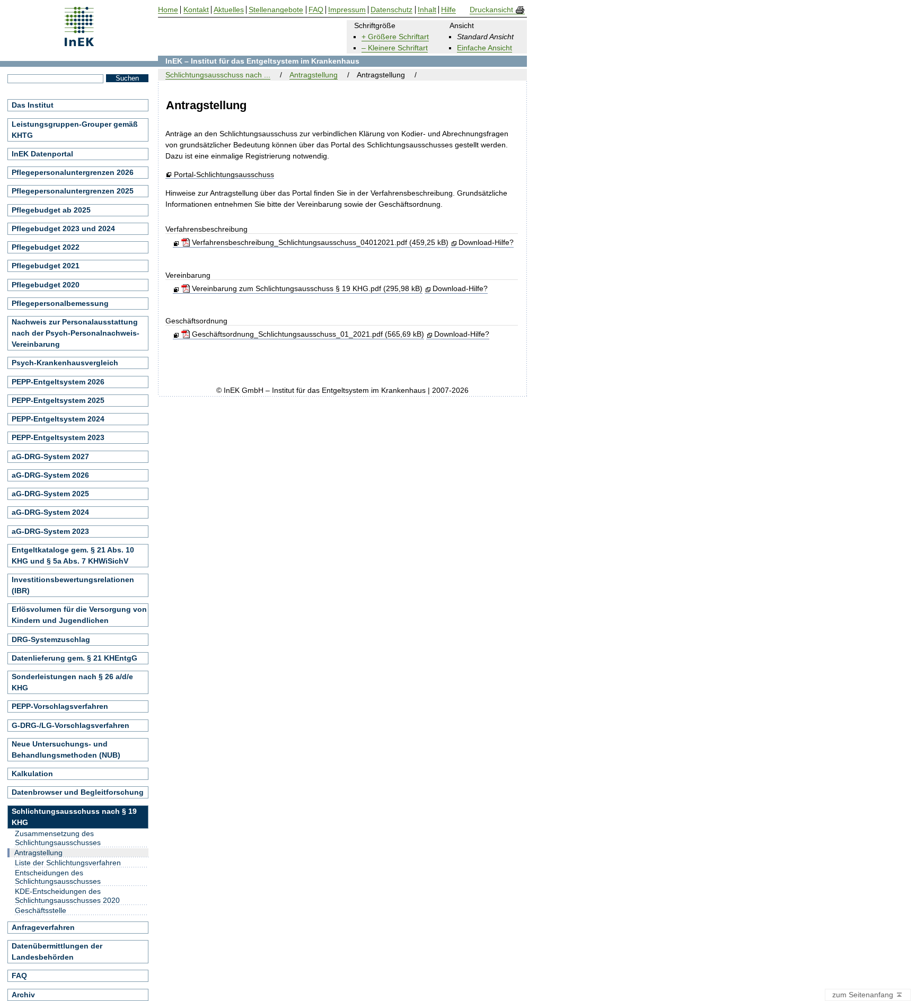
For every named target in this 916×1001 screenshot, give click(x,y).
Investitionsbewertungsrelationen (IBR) (73, 585)
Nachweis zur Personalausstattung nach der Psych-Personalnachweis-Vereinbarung (75, 333)
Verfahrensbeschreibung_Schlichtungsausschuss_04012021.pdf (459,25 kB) (319, 242)
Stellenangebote (276, 10)
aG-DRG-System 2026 (50, 475)
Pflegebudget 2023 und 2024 (63, 228)
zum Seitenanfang (863, 994)
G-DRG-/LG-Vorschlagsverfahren (70, 725)
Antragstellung (313, 75)
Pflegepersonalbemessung (60, 303)
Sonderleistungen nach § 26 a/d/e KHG (72, 682)
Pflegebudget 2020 (46, 284)
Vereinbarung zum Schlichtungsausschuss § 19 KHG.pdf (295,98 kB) (306, 288)
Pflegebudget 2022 (46, 247)
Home (168, 10)
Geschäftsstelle (40, 910)
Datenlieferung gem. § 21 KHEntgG (74, 658)
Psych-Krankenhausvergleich (65, 362)
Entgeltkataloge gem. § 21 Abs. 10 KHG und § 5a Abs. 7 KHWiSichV (73, 555)
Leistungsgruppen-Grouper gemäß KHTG (75, 129)
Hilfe (448, 10)
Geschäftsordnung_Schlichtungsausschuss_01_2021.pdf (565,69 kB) (307, 334)
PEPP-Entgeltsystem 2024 (58, 419)
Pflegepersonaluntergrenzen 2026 (73, 172)
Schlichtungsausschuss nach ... (217, 75)
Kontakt (196, 10)
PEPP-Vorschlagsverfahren (60, 706)
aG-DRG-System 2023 (50, 531)
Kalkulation (32, 773)
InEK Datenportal (42, 154)
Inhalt (427, 10)
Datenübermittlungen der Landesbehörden (57, 951)
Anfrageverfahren (43, 927)
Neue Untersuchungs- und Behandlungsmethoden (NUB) (66, 749)
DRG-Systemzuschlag (51, 639)
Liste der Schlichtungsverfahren (68, 862)
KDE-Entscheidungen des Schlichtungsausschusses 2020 (67, 896)
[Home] (79, 42)
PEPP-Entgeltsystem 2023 (58, 437)
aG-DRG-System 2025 (50, 493)
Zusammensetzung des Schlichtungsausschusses (58, 838)
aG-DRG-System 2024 (50, 512)
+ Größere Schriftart (395, 36)
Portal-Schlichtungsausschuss (224, 175)
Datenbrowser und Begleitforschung (78, 792)
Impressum (347, 10)
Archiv (23, 994)
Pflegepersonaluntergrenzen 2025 (73, 191)
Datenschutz (391, 10)
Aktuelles (229, 10)
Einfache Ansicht (484, 47)
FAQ (19, 975)
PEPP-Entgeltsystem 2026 (58, 381)
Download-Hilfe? (486, 242)
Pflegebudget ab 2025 (51, 210)
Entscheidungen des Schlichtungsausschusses (58, 877)
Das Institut (33, 105)
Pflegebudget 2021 (46, 265)
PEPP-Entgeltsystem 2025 (58, 400)
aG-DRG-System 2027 (50, 456)
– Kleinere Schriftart (395, 47)
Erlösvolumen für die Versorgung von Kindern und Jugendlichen (79, 615)
